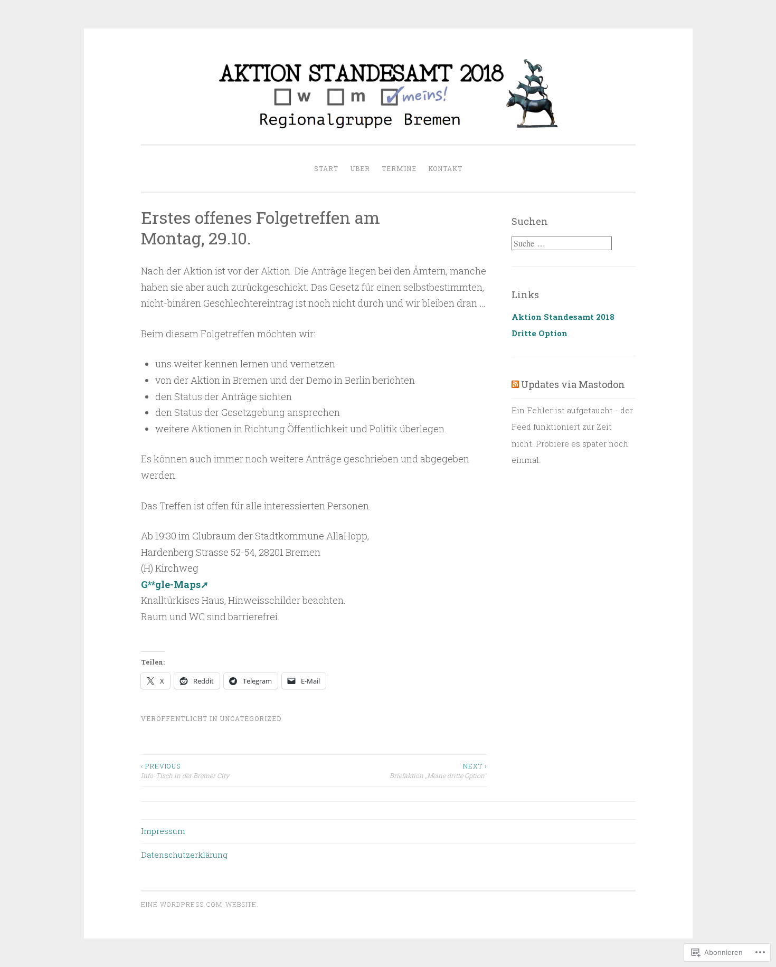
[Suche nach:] (562, 243)
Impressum (163, 831)
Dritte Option (539, 333)
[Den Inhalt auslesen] (515, 384)
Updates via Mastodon (573, 384)
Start (326, 168)
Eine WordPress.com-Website (199, 904)
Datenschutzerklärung (184, 854)
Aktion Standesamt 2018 (563, 316)
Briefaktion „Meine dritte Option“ (438, 771)
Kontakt (445, 168)
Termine (399, 168)
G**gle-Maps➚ (175, 584)
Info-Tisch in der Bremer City (185, 771)
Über (360, 168)
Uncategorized (250, 718)
